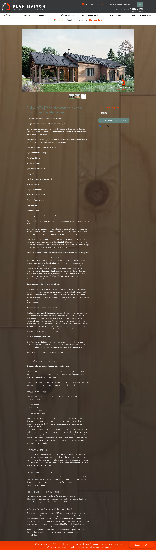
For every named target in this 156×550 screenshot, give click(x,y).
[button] (8, 15)
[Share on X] (108, 126)
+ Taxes (102, 112)
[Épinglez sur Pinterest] (104, 126)
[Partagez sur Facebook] (99, 126)
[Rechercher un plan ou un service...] (140, 4)
